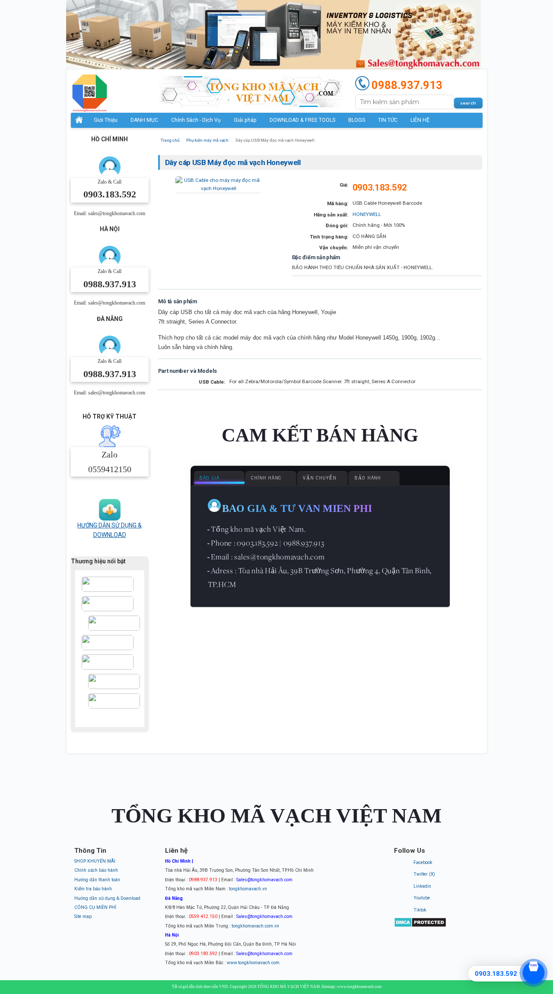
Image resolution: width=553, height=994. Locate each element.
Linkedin (422, 886)
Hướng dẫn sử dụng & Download (107, 898)
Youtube (421, 898)
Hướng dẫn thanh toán (97, 880)
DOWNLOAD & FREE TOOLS (302, 120)
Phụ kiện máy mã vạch (207, 140)
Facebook (422, 862)
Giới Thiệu (106, 120)
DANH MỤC (144, 120)
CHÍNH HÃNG (266, 478)
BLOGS (356, 120)
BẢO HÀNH (368, 478)
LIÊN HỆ (419, 120)
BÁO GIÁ (210, 478)
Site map (83, 916)
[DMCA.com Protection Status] (420, 926)
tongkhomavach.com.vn (255, 926)
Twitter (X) (424, 874)
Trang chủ (170, 140)
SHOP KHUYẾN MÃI (94, 861)
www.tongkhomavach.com (253, 962)
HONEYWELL (367, 214)
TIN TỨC (387, 120)
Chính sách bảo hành (96, 870)
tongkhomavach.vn (248, 889)
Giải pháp (245, 120)
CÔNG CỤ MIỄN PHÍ (95, 907)
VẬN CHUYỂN (320, 478)
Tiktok (419, 910)
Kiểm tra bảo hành (93, 889)
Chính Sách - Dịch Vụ (196, 120)
